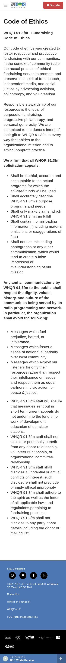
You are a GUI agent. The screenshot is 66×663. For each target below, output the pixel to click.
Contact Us (13, 594)
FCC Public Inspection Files (22, 617)
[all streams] (61, 658)
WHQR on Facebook (18, 601)
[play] (5, 658)
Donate (55, 5)
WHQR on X (14, 609)
